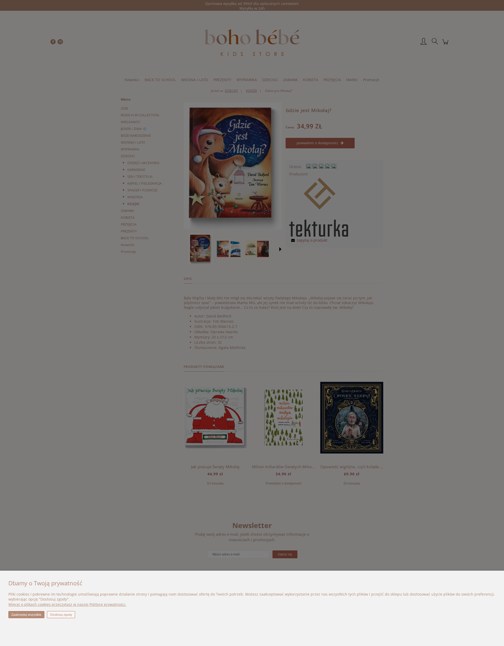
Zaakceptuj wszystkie (26, 615)
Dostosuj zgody (61, 615)
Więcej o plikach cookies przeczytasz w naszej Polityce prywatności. (67, 604)
